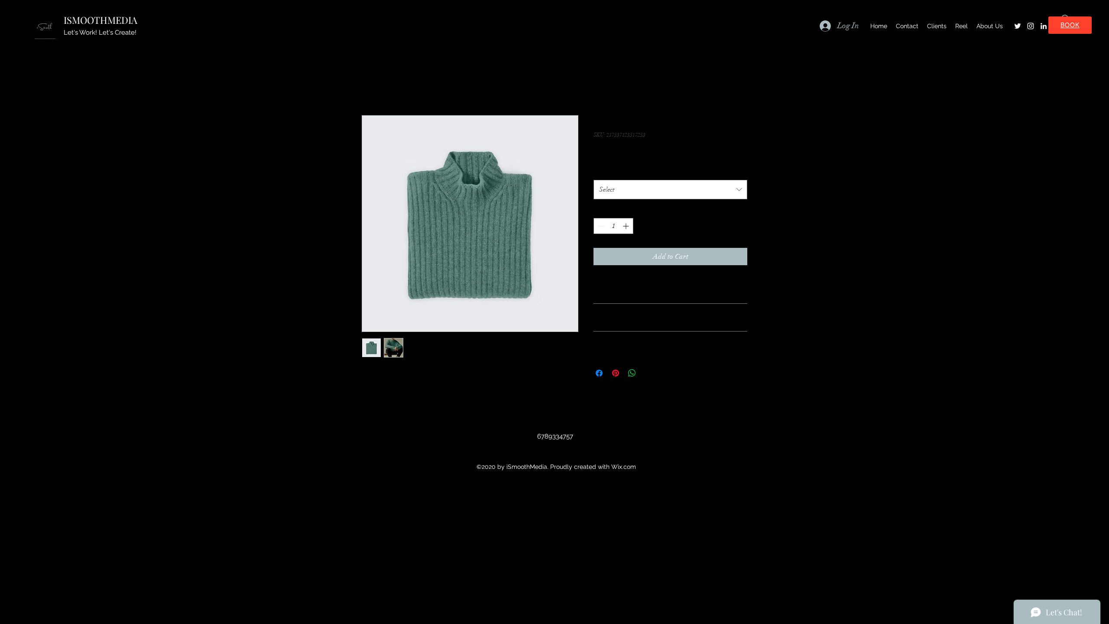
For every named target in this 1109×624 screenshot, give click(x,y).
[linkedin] (1043, 26)
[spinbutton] (613, 226)
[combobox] (670, 189)
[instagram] (1030, 26)
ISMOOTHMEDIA (100, 19)
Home (370, 84)
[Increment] (626, 226)
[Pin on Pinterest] (615, 373)
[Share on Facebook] (599, 373)
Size (600, 171)
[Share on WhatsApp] (632, 373)
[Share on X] (648, 373)
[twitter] (1017, 26)
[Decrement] (600, 226)
